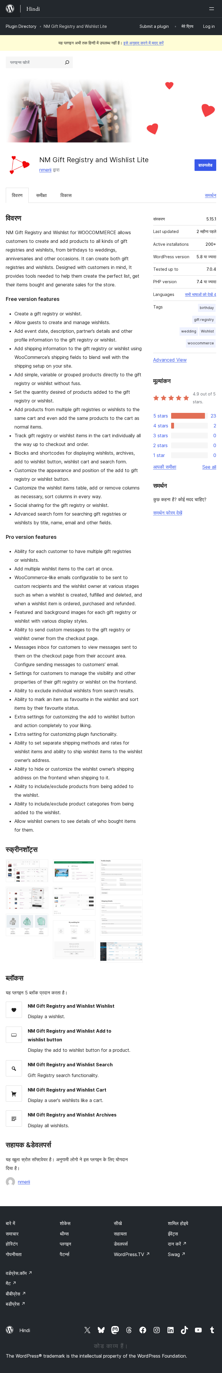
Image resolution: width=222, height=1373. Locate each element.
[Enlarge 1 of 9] (40, 867)
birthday (207, 308)
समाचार (12, 1234)
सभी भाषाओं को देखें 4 (200, 294)
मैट (11, 1283)
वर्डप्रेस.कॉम (19, 1273)
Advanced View (170, 360)
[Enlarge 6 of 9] (87, 928)
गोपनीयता (14, 1254)
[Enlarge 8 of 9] (135, 907)
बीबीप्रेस (16, 1294)
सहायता (120, 1234)
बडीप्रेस (15, 1304)
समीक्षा (41, 195)
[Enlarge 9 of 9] (135, 948)
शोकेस (65, 1223)
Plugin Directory (21, 26)
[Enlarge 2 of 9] (40, 894)
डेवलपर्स (121, 1244)
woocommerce (201, 343)
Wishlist (207, 331)
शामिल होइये (178, 1223)
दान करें (177, 1244)
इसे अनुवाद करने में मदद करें (143, 42)
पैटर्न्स (64, 1254)
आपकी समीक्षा (164, 467)
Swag (177, 1254)
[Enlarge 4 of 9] (87, 867)
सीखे (118, 1223)
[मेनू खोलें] (213, 8)
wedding (188, 331)
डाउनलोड (205, 164)
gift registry (204, 319)
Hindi (24, 1330)
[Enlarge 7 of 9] (135, 867)
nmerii (45, 170)
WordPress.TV (132, 1254)
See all (209, 467)
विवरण (17, 195)
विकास (66, 195)
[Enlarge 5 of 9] (87, 894)
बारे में (10, 1223)
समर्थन (210, 195)
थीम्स (64, 1234)
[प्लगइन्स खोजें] (67, 62)
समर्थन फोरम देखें (167, 513)
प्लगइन (65, 1244)
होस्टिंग (12, 1244)
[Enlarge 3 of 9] (40, 921)
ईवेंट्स (173, 1234)
